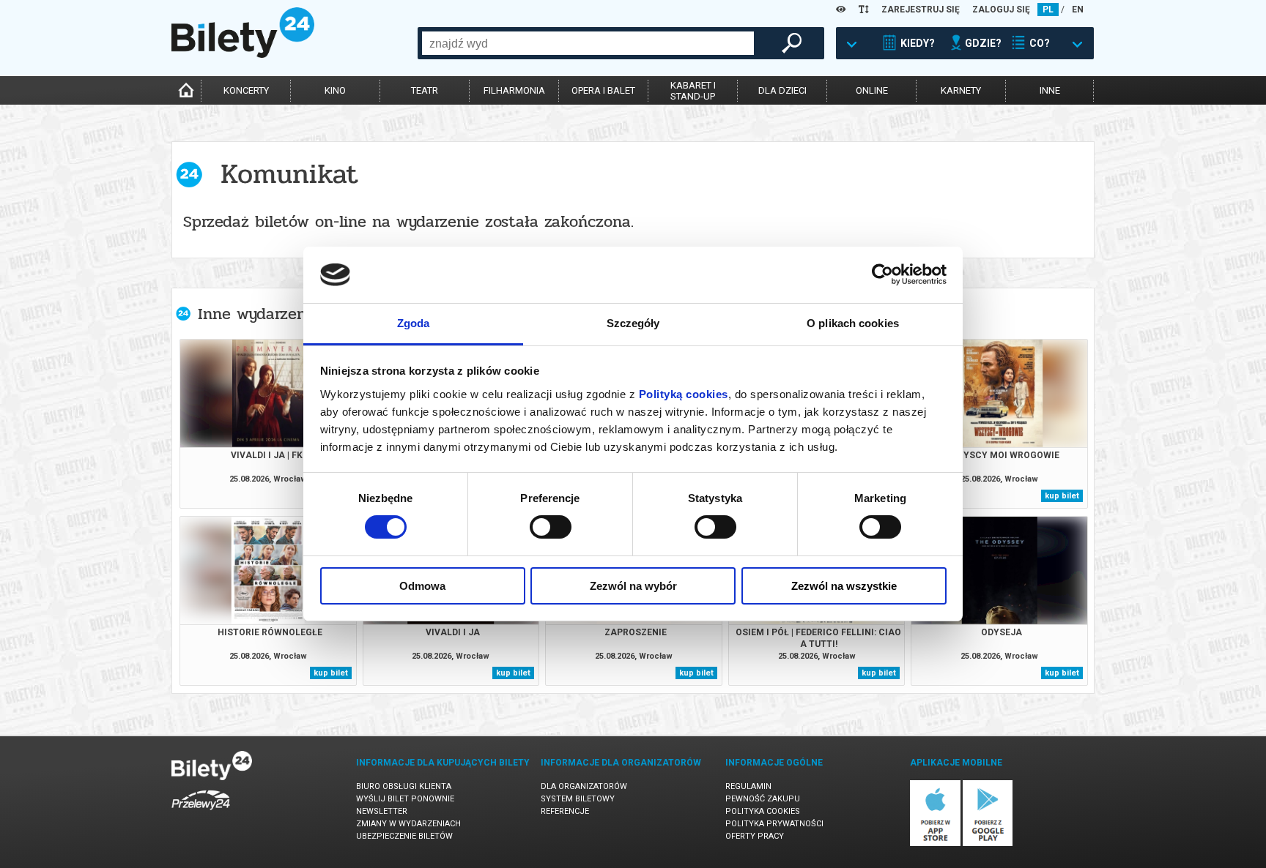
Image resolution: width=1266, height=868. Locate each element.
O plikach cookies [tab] (853, 323)
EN (1078, 9)
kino (335, 90)
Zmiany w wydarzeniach (408, 823)
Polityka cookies (762, 811)
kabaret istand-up (693, 91)
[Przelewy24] (200, 813)
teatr (424, 90)
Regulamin (748, 786)
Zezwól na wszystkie (844, 586)
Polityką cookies (683, 394)
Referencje (565, 811)
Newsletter (381, 811)
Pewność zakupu (762, 799)
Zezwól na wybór (633, 586)
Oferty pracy (754, 836)
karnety (961, 90)
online (872, 90)
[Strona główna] (242, 54)
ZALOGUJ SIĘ (1001, 9)
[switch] (550, 527)
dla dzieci (782, 90)
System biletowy (578, 799)
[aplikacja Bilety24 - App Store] (935, 843)
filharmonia (514, 90)
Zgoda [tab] (413, 323)
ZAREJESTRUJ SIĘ (920, 9)
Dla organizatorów (584, 786)
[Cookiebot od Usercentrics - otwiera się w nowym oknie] (882, 274)
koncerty (246, 90)
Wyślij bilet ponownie (405, 799)
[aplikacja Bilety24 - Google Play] (988, 843)
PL (1048, 9)
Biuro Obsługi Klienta (403, 786)
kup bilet (1062, 496)
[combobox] (588, 43)
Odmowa (422, 586)
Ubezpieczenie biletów (404, 836)
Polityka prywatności (774, 823)
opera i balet (603, 90)
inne (1050, 90)
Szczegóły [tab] (633, 323)
